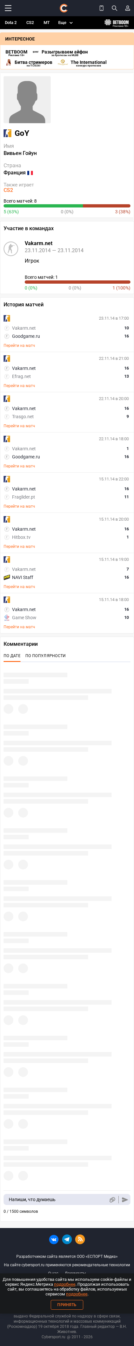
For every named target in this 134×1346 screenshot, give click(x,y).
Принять (67, 1305)
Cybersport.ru (53, 1337)
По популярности (45, 656)
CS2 (30, 22)
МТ (47, 22)
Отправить (125, 1200)
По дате (12, 656)
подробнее (64, 1284)
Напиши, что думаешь (32, 1199)
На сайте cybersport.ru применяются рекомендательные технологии (67, 1265)
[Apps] (101, 8)
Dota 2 (11, 22)
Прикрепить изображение (112, 1200)
